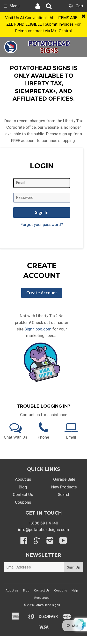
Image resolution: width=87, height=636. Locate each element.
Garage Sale (64, 479)
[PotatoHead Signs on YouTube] (63, 541)
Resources (41, 597)
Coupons (23, 502)
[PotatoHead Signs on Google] (37, 541)
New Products (64, 487)
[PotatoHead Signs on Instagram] (50, 541)
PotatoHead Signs (47, 605)
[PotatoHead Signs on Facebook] (24, 541)
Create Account (41, 292)
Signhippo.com (37, 329)
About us (23, 479)
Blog (23, 487)
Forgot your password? (42, 224)
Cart (79, 5)
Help (75, 590)
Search (64, 494)
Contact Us (23, 494)
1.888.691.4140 (43, 523)
